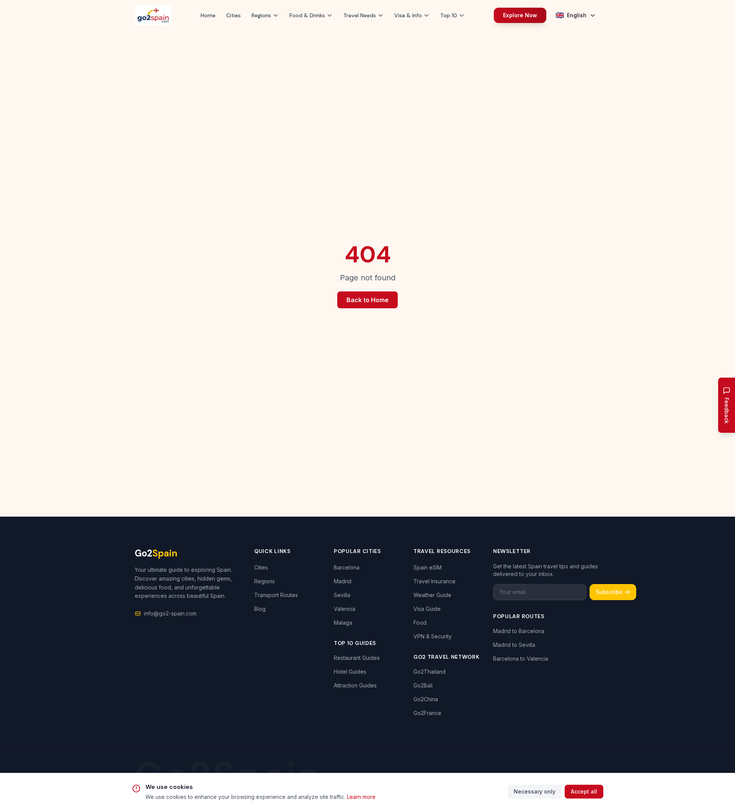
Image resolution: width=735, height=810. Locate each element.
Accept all (584, 791)
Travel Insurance (434, 581)
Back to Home (367, 300)
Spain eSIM (427, 567)
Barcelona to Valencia (520, 658)
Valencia (344, 608)
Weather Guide (432, 595)
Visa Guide (427, 608)
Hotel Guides (350, 671)
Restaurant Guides (357, 658)
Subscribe (609, 592)
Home (208, 15)
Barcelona (346, 567)
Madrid (342, 581)
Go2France (427, 713)
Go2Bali (423, 685)
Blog (260, 608)
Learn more (361, 797)
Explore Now (520, 15)
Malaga (343, 622)
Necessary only (534, 791)
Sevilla (342, 595)
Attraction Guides (355, 685)
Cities (233, 15)
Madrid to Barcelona (518, 631)
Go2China (425, 699)
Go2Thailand (429, 671)
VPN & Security (432, 636)
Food (419, 622)
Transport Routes (276, 595)
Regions (264, 581)
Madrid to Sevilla (514, 644)
